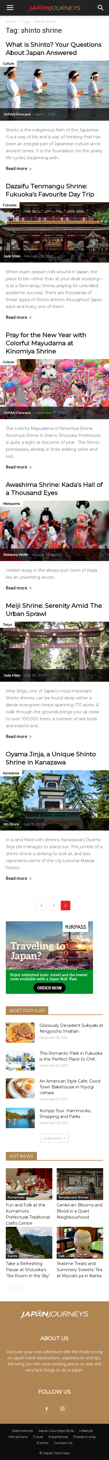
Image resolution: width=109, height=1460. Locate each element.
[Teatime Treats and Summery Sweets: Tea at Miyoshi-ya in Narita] (80, 1243)
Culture (8, 63)
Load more (52, 1138)
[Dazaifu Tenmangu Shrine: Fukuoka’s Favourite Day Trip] (54, 232)
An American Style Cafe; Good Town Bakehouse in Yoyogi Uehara (70, 1087)
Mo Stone (11, 824)
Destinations (22, 1430)
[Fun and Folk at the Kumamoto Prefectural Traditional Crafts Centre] (29, 1184)
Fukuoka (10, 205)
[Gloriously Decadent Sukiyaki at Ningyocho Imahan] (20, 1033)
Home (11, 21)
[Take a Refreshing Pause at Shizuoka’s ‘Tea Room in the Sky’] (29, 1243)
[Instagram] (62, 1409)
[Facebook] (47, 1409)
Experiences (58, 1436)
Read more (16, 169)
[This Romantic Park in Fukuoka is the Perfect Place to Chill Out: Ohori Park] (20, 1060)
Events (12, 1256)
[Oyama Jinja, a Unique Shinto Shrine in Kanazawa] (54, 800)
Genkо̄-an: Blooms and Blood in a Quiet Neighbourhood (79, 1211)
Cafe (61, 1256)
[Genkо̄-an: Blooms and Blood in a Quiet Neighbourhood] (80, 1184)
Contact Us (63, 1443)
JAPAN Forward (17, 114)
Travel (38, 1436)
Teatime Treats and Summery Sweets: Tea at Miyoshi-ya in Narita (79, 1269)
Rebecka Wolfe (15, 554)
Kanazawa (11, 773)
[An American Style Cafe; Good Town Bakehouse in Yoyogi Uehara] (20, 1088)
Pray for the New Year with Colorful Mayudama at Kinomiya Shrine (46, 343)
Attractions (17, 1436)
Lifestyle (86, 1430)
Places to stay (85, 1436)
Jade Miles (11, 256)
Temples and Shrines (73, 1197)
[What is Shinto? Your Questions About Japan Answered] (54, 91)
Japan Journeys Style (56, 1430)
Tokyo (7, 625)
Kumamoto (16, 1197)
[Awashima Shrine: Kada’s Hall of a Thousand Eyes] (54, 531)
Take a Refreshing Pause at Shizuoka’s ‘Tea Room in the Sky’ (28, 1269)
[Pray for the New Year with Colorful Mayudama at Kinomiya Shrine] (54, 389)
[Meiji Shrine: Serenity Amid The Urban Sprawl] (54, 652)
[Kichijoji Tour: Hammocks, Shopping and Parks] (20, 1118)
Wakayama (11, 504)
